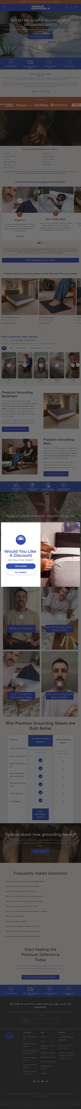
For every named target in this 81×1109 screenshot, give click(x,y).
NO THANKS (20, 572)
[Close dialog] (78, 524)
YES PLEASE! (21, 566)
